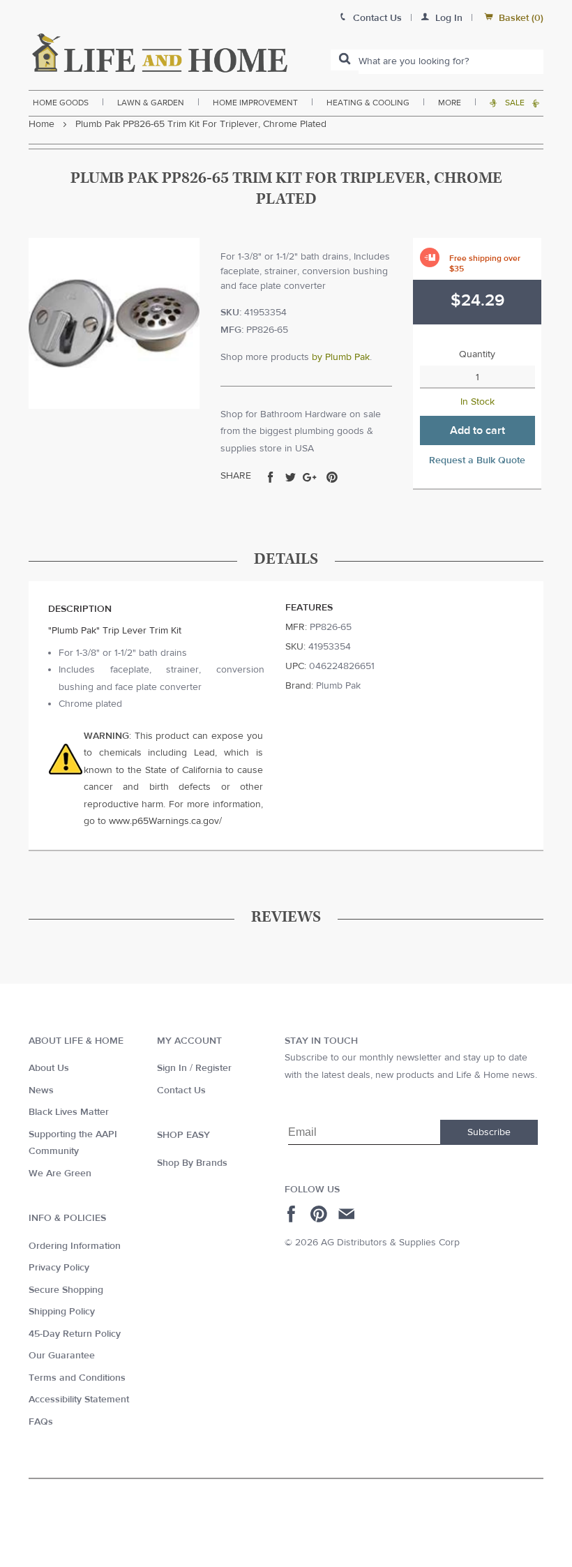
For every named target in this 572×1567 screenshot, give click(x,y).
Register (213, 1068)
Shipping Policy (62, 1311)
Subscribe (489, 1132)
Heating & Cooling (367, 102)
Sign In (172, 1068)
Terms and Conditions (77, 1378)
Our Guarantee (62, 1355)
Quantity (477, 354)
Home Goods (61, 102)
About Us (49, 1068)
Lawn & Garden (150, 102)
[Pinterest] (320, 1214)
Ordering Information (75, 1246)
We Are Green (60, 1173)
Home (41, 124)
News (41, 1090)
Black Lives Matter (69, 1112)
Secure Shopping (66, 1290)
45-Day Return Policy (75, 1334)
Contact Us (181, 1090)
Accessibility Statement (79, 1399)
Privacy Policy (59, 1267)
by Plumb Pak (341, 357)
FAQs (41, 1422)
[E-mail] (347, 1214)
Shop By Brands (192, 1163)
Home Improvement (255, 102)
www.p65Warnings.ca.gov (164, 821)
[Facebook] (293, 1214)
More (449, 102)
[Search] (345, 60)
